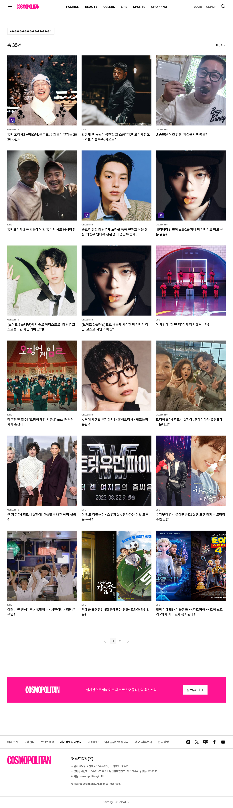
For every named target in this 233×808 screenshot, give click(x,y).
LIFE (124, 7)
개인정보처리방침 (71, 742)
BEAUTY (91, 7)
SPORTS (139, 7)
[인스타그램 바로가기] (188, 742)
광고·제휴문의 (143, 742)
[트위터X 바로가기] (197, 742)
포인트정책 (47, 742)
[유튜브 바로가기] (223, 742)
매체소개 (12, 742)
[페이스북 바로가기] (214, 742)
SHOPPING (159, 7)
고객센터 (29, 742)
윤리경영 (163, 742)
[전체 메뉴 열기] (10, 6)
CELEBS (109, 7)
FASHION (72, 7)
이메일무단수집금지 (116, 742)
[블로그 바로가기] (205, 742)
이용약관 (93, 742)
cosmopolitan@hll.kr (93, 776)
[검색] (223, 6)
